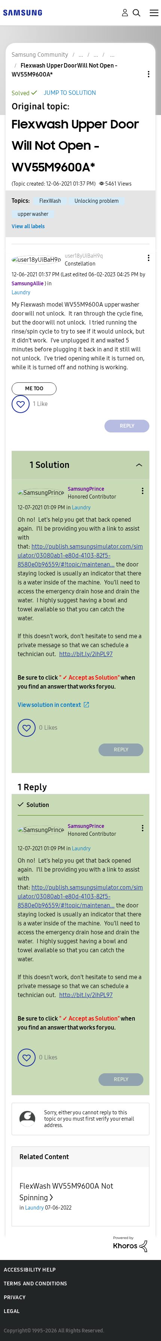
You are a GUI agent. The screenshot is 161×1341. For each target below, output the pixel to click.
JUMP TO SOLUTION (70, 92)
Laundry (21, 292)
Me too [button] (34, 388)
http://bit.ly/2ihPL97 (86, 654)
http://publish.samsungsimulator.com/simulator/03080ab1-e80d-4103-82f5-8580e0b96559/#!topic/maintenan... (80, 555)
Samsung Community (40, 54)
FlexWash (50, 201)
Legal (12, 1311)
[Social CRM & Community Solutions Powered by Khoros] (130, 1243)
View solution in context (49, 704)
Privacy (14, 1297)
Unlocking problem (97, 201)
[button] (136, 258)
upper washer (33, 214)
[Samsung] (22, 12)
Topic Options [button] (135, 74)
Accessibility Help (30, 1270)
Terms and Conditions (35, 1284)
